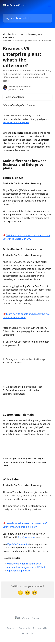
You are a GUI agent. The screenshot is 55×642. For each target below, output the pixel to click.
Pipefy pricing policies (18, 570)
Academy (11, 628)
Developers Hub (40, 628)
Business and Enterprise (16, 122)
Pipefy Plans (8, 37)
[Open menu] (49, 5)
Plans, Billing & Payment (30, 34)
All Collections (9, 34)
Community (24, 628)
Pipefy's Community (18, 544)
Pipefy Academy (26, 537)
